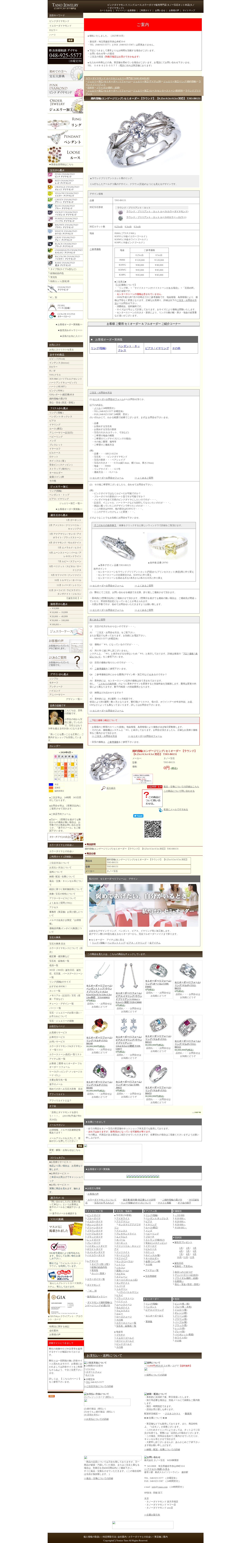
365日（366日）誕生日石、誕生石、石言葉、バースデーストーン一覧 (66, 974)
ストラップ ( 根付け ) (59, 469)
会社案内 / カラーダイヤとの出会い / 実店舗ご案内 (143, 1536)
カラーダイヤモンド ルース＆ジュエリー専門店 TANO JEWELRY (118, 78)
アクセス (53, 907)
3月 (51, 534)
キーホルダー (56, 472)
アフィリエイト (57, 1094)
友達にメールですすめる (176, 809)
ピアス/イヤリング (154, 1310)
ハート (52, 34)
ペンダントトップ (116, 943)
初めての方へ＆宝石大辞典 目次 (66, 1089)
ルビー (65, 561)
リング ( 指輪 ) (56, 412)
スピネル (70, 566)
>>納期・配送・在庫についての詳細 (162, 1449)
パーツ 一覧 (55, 1008)
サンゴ (71, 534)
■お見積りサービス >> (60, 1162)
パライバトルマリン (128, 1292)
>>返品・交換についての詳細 (98, 1478)
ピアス (52, 420)
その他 (52, 480)
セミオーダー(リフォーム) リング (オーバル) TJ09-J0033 (129, 1084)
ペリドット (59, 566)
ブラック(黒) (181, 1325)
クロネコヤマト (172, 1413)
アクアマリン (60, 534)
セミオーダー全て (154, 1315)
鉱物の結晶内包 (99, 1267)
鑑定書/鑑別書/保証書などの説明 (139, 1199)
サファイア (121, 1258)
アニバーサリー (57, 694)
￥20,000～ (180, 1221)
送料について (56, 872)
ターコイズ (59, 590)
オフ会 (52, 1106)
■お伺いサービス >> (59, 1184)
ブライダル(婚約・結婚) (108, 87)
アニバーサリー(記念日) (61, 432)
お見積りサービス (58, 1032)
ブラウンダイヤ (95, 1230)
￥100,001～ (55, 624)
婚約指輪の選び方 (58, 398)
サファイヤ (60, 575)
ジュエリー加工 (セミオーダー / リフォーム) (109, 81)
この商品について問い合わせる (179, 791)
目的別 (90, 87)
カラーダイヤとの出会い (61, 845)
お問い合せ (160, 10)
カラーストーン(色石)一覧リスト (65, 1054)
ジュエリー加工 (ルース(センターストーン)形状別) (158, 90)
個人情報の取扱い (92, 1536)
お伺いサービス (57, 1041)
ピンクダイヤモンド (59, 21)
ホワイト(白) (181, 1337)
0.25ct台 (119, 226)
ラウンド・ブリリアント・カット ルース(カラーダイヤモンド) (157, 211)
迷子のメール (65, 827)
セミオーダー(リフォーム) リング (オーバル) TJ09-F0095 (158, 983)
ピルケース (54, 452)
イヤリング (54, 424)
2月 (50, 525)
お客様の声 (174, 10)
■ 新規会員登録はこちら (61, 164)
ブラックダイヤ (95, 1237)
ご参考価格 (100, 668)
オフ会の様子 (184, 1203)
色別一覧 (53, 965)
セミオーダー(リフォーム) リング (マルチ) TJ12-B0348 (99, 1040)
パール (74, 552)
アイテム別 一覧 (57, 1059)
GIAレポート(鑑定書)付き (61, 394)
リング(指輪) (55, 491)
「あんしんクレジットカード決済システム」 (65, 1285)
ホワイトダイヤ (95, 1249)
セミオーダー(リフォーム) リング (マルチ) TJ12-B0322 (187, 1044)
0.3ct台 (128, 226)
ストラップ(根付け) (155, 1240)
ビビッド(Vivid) (57, 359)
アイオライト (123, 1218)
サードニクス (123, 1255)
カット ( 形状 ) (99, 1273)
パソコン (90, 1369)
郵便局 (188, 1413)
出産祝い (179, 1281)
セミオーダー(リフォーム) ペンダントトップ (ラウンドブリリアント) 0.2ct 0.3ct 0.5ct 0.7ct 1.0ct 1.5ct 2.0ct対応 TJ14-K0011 (99, 991)
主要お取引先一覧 (58, 1080)
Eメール (90, 1375)
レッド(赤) (180, 1328)
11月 (59, 585)
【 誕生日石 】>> (74, 598)
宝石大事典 (54, 937)
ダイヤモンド (59, 542)
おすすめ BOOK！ (58, 986)
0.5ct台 (137, 226)
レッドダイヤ (93, 1240)
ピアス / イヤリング (59, 499)
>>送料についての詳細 (155, 1375)
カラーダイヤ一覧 (96, 1279)
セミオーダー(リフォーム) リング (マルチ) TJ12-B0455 (158, 1090)
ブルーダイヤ (93, 1218)
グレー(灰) (180, 1331)
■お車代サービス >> (59, 1173)
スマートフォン (94, 1372)
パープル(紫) (181, 1322)
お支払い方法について (60, 867)
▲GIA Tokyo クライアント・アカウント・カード (65, 1318)
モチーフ (53, 682)
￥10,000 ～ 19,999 (58, 612)
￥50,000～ (180, 1224)
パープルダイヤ (95, 1233)
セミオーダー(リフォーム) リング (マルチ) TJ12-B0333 (187, 985)
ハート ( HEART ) (57, 386)
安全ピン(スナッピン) (156, 1243)
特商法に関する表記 (59, 1326)
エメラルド (67, 547)
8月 (51, 566)
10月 (56, 580)
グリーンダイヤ (95, 1227)
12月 (51, 590)
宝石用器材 (150, 1276)
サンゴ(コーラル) (124, 1261)
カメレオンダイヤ (96, 1252)
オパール (76, 580)
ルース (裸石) (55, 428)
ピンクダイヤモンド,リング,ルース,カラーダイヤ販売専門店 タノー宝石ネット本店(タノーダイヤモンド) (150, 6)
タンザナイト (64, 594)
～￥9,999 (54, 608)
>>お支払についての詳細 (96, 1419)
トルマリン (65, 580)
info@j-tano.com (160, 1487)
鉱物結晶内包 (57, 273)
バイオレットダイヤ (97, 1246)
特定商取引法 (109, 1536)
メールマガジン (57, 1125)
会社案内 (53, 1330)
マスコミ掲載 (164, 1203)
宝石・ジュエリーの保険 (61, 1021)
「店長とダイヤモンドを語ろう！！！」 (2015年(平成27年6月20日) (65, 1116)
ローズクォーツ (124, 1316)
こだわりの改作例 (107, 683)
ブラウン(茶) (181, 1319)
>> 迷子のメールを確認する (63, 1213)
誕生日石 (179, 1263)
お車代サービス (57, 1037)
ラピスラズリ (73, 590)
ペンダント (151, 1307)
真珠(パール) (122, 1270)
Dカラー (53, 30)
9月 (53, 575)
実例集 (149, 1321)
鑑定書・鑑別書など (59, 956)
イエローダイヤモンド (60, 25)
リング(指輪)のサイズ (60, 981)
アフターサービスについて (62, 898)
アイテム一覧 (152, 1270)
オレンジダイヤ (95, 1224)
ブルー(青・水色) (183, 1307)
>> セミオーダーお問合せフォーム (107, 478)
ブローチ (149, 1237)
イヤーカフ (54, 448)
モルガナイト (74, 542)
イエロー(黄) (181, 1310)
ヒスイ (78, 547)
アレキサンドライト (126, 1233)
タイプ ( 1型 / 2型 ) (101, 1264)
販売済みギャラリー (97, 1296)
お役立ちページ (57, 1026)
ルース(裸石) (151, 1227)
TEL (88, 1382)
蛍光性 (53, 277)
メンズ (52, 440)
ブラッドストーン (72, 537)
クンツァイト (74, 575)
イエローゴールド (125, 1338)
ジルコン (76, 594)
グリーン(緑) (180, 1316)
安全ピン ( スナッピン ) (60, 464)
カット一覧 (54, 991)
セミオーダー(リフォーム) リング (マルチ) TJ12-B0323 (158, 1039)
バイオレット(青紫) (184, 1334)
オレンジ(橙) (181, 1313)
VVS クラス (55, 375)
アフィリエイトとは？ (60, 1100)
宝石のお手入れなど (104, 1203)
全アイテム (155, 943)
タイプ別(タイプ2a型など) (63, 269)
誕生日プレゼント (183, 1242)
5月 (59, 547)
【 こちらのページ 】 (70, 1378)
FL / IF (52, 370)
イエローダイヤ (95, 1221)
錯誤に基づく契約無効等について (66, 889)
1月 (68, 520)
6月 (51, 552)
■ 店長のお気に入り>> (71, 336)
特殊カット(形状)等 (59, 281)
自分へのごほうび (183, 1272)
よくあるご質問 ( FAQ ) (60, 903)
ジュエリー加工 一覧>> (70, 503)
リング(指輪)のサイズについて (136, 1203)
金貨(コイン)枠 (56, 477)
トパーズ (66, 585)
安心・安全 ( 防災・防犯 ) (61, 402)
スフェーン (75, 561)
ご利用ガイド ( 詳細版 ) (60, 856)
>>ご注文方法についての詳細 (98, 1386)
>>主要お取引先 (152, 1514)
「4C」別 (52, 297)
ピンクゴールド (124, 1344)
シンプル (53, 678)
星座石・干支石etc (184, 1266)
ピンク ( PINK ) (56, 390)
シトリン (76, 585)
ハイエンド (54, 690)
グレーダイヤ (93, 1243)
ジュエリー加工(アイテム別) (147, 81)
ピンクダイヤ (93, 1215)
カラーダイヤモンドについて (102, 1199)
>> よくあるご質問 (144, 478)
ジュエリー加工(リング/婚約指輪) (180, 81)
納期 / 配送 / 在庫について (62, 876)
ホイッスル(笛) (152, 1255)
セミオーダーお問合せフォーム (108, 399)
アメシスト (121, 1230)
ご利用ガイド (145, 10)
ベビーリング (56, 436)
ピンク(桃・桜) (182, 1303)
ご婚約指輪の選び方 (172, 1199)
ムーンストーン (61, 552)
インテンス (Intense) (59, 362)
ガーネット (75, 520)
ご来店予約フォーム (61, 814)
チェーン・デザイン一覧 (61, 1003)
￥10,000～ (180, 1218)
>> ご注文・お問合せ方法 (104, 736)
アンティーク (56, 686)
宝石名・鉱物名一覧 (59, 961)
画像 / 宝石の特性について (62, 894)
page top (198, 1112)
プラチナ (120, 1335)
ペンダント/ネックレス (60, 416)
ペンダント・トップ (59, 494)
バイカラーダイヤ (96, 1255)
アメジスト (58, 525)
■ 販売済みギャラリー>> (70, 330)
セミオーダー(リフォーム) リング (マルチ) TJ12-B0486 (99, 1085)
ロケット (53, 456)
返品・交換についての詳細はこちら (181, 786)
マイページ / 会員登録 (126, 10)
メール (97, 408)
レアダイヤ (92, 1261)
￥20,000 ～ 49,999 (58, 616)
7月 (59, 561)
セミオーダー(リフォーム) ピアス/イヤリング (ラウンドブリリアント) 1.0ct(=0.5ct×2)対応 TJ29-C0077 (129, 1042)
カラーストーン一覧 (126, 1323)
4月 (50, 542)
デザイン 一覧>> (74, 699)
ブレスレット (56, 444)
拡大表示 (111, 788)
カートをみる (106, 10)
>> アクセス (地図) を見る (157, 1469)
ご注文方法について (59, 863)
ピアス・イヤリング (137, 943)
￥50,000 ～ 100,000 (59, 620)
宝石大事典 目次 (57, 943)
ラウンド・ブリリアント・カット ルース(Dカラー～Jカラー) (156, 217)
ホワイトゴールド (125, 1341)
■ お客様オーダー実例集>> (69, 324)
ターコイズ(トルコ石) (127, 1280)
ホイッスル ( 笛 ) (57, 461)
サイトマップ (189, 10)
